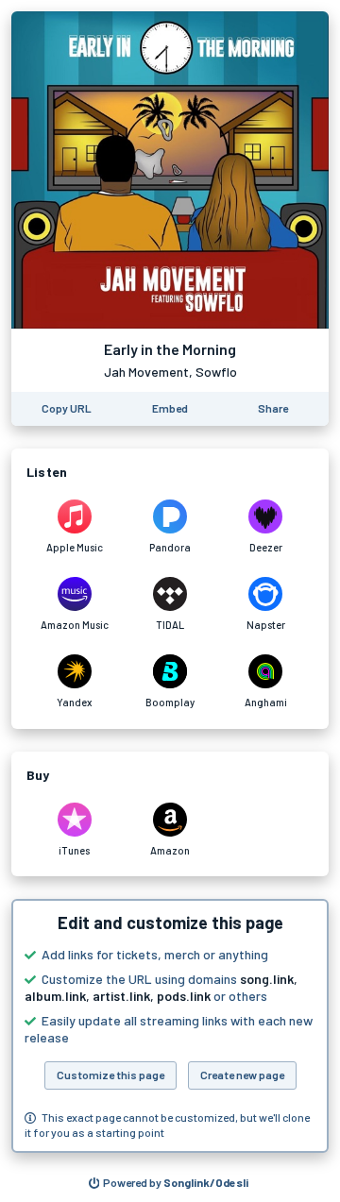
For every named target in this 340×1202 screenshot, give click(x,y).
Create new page (242, 1074)
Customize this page (110, 1074)
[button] (170, 1026)
